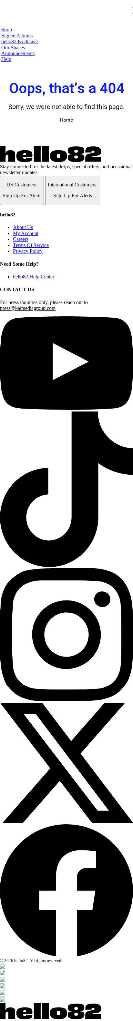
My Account (25, 233)
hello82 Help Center (33, 276)
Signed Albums (17, 35)
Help (6, 59)
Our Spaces (13, 47)
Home (66, 120)
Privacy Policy (28, 251)
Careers (20, 239)
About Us (23, 227)
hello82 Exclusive (19, 41)
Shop (6, 29)
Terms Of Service (31, 245)
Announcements (18, 53)
